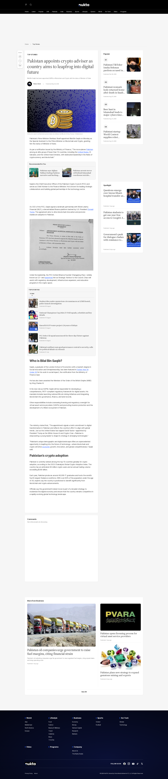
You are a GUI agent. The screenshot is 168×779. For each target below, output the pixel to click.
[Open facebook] (124, 764)
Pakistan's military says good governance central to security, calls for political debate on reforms (66, 348)
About (36, 773)
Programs (123, 11)
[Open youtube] (133, 764)
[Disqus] (61, 551)
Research (75, 731)
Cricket (98, 722)
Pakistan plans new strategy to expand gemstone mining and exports (119, 674)
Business (69, 11)
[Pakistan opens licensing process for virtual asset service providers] (120, 616)
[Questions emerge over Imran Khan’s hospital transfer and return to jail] (134, 195)
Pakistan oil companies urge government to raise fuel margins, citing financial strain (58, 652)
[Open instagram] (129, 764)
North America (29, 728)
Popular (41, 11)
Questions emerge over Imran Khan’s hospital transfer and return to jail (114, 193)
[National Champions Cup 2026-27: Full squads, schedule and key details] (33, 314)
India (61, 11)
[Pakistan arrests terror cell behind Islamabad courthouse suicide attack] (66, 172)
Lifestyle (84, 11)
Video (115, 11)
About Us (75, 751)
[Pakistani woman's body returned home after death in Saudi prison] (134, 86)
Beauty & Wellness (54, 728)
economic (46, 447)
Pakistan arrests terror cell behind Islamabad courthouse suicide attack (82, 172)
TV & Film (51, 740)
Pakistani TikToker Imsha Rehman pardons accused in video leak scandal (113, 67)
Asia (26, 722)
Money (74, 725)
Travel (50, 731)
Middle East (28, 725)
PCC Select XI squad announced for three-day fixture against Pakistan (64, 337)
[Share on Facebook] (20, 56)
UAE (47, 11)
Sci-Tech (108, 11)
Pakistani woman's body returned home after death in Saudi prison (113, 90)
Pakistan (54, 11)
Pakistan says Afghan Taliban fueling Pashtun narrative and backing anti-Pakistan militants (50, 172)
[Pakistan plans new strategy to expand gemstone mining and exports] (120, 655)
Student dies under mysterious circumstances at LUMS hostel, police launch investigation (65, 302)
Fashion (51, 725)
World (100, 11)
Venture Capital (77, 728)
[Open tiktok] (137, 764)
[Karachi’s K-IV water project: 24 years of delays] (33, 326)
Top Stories (32, 55)
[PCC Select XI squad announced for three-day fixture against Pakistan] (33, 337)
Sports (77, 11)
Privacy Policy (29, 773)
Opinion (93, 11)
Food (50, 722)
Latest (33, 11)
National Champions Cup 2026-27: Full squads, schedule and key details (65, 314)
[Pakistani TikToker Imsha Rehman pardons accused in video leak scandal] (134, 64)
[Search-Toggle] (31, 4)
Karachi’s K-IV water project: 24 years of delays (58, 325)
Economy (75, 722)
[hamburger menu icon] (26, 4)
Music (50, 737)
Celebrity (51, 734)
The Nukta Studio (77, 754)
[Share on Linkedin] (20, 65)
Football (98, 725)
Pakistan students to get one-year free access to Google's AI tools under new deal (114, 215)
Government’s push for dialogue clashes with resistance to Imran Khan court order (113, 237)
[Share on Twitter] (20, 60)
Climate (121, 722)
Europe (27, 731)
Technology (123, 725)
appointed (49, 278)
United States (83, 152)
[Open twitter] (142, 764)
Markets (74, 734)
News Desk (37, 84)
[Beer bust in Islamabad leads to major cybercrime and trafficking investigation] (134, 108)
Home (27, 11)
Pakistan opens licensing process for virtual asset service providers (118, 635)
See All (84, 692)
